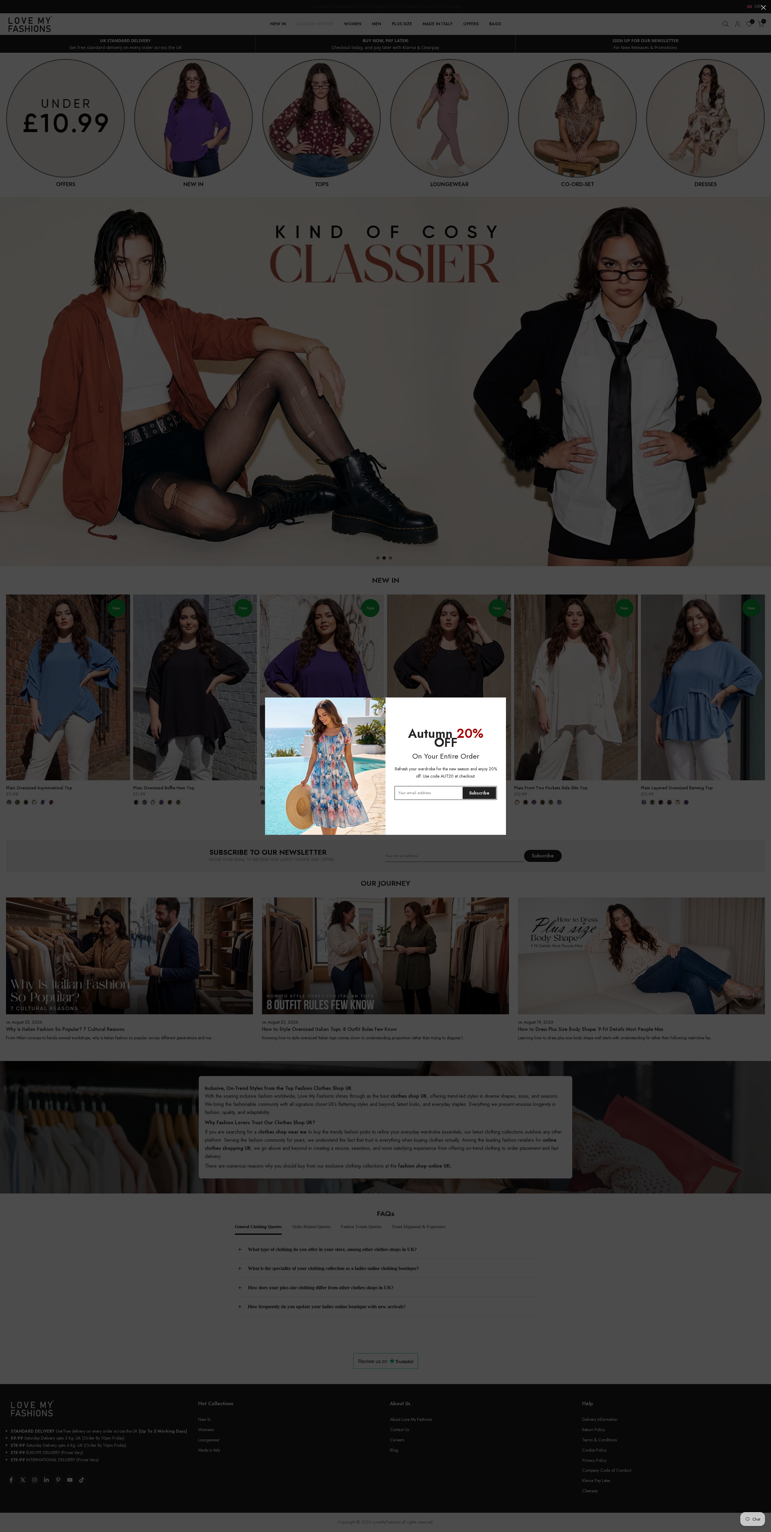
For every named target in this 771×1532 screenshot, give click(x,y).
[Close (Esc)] (763, 7)
